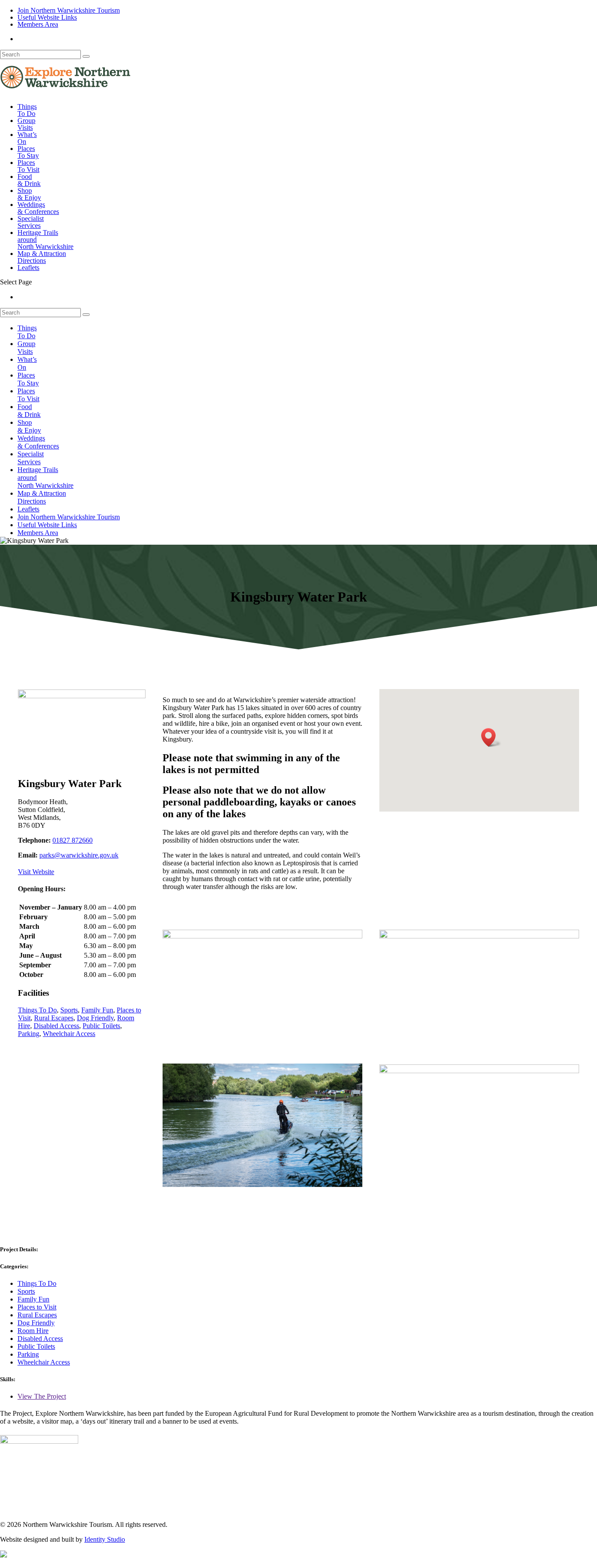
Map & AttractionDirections (41, 257)
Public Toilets (101, 1025)
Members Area (37, 24)
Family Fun (97, 1010)
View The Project (41, 1396)
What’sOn (27, 138)
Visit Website (36, 871)
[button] (491, 737)
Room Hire (33, 1330)
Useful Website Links (47, 17)
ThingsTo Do (27, 110)
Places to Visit (36, 1307)
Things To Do (37, 1010)
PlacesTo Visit (28, 166)
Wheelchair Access (69, 1033)
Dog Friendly (95, 1018)
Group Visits (26, 124)
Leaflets (28, 267)
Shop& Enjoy (29, 194)
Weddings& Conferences (38, 208)
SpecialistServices (30, 222)
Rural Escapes (53, 1018)
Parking (28, 1033)
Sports (69, 1010)
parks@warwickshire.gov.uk (78, 855)
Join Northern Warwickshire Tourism (68, 10)
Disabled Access (56, 1025)
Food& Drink (29, 180)
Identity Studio (104, 1539)
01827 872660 (72, 840)
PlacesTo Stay (28, 152)
